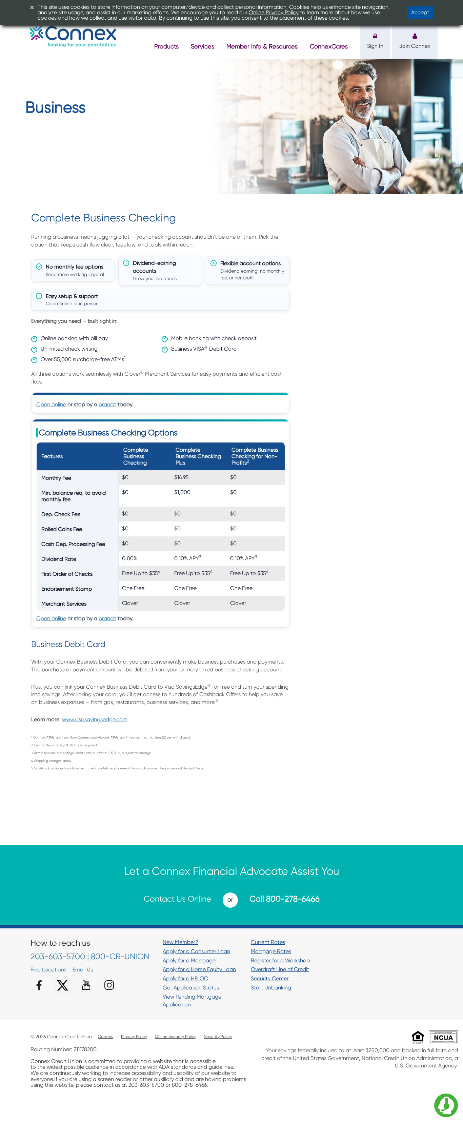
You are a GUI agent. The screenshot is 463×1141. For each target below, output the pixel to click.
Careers (105, 1037)
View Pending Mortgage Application (192, 1001)
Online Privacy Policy (274, 12)
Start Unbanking (271, 987)
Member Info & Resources (262, 46)
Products (166, 46)
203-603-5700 (58, 956)
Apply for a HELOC (185, 978)
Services (202, 46)
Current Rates (268, 942)
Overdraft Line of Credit (280, 969)
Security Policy (218, 1037)
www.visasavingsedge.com (94, 719)
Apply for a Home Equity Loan (199, 969)
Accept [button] (420, 12)
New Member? (180, 942)
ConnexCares (329, 46)
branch (107, 404)
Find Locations (48, 969)
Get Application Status (191, 987)
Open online (51, 404)
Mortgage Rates (271, 951)
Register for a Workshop (280, 960)
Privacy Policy (134, 1037)
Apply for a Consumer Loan (196, 951)
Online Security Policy (175, 1037)
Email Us (83, 969)
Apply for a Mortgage (189, 960)
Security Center (270, 978)
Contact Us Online (177, 899)
